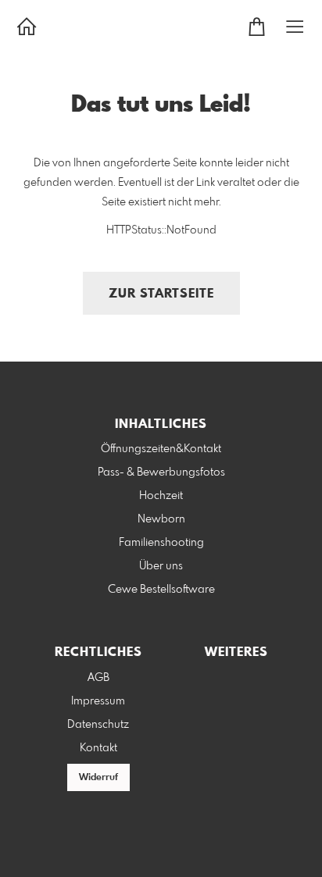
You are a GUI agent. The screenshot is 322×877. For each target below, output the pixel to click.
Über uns (161, 566)
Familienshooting (161, 542)
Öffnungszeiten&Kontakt (161, 449)
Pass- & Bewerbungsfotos (161, 472)
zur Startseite (161, 294)
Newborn (161, 519)
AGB (98, 677)
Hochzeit (161, 495)
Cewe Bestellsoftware (161, 589)
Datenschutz (98, 724)
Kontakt (98, 748)
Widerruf (98, 778)
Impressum (98, 701)
